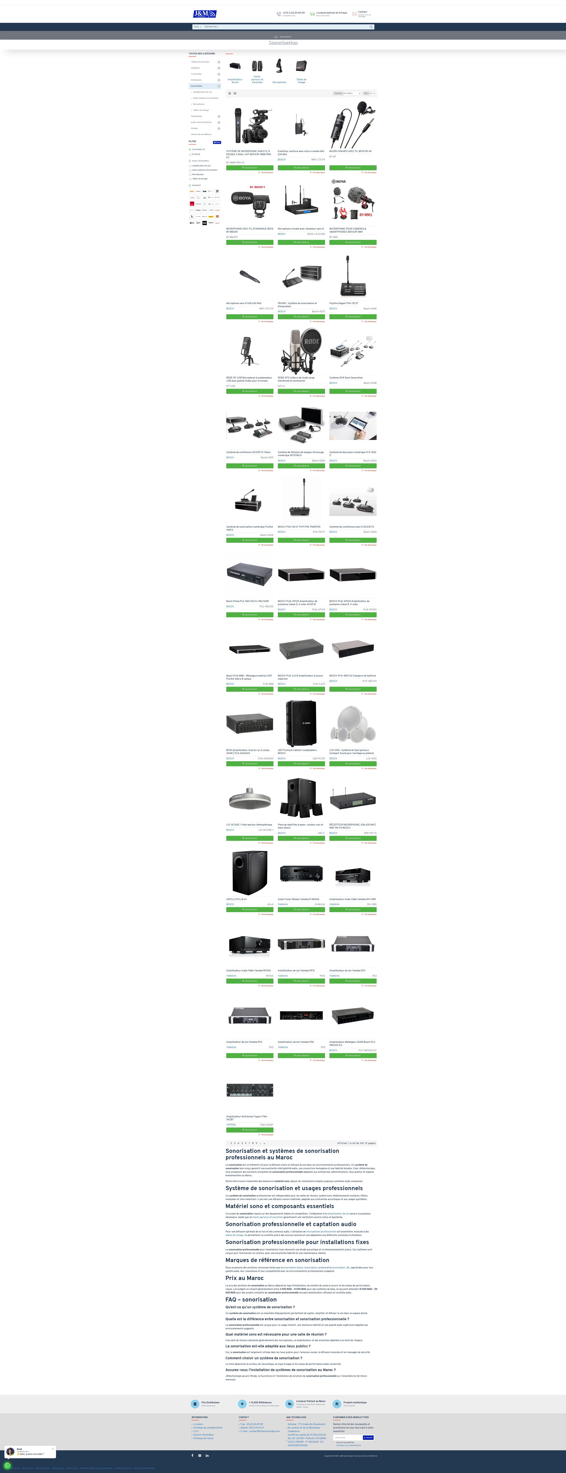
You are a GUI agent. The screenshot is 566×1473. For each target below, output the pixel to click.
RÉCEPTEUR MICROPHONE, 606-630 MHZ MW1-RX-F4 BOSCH (352, 826)
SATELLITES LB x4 (236, 899)
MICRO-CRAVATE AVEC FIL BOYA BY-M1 (350, 151)
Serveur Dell (27, 1468)
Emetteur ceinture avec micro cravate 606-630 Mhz (301, 153)
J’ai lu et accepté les (348, 1444)
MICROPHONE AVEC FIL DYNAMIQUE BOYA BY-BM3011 (249, 230)
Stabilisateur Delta (123, 1468)
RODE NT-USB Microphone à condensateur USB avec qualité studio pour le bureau (249, 379)
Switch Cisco (72, 1468)
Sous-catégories (200, 161)
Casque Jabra (58, 1468)
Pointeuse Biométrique (144, 1468)
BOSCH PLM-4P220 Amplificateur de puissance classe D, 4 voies (349, 603)
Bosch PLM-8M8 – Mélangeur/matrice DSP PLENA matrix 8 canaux (249, 677)
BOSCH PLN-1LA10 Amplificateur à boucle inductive (300, 677)
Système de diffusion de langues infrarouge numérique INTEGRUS (301, 454)
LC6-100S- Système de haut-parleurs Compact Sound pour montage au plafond (351, 752)
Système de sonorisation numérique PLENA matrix (249, 529)
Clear (218, 142)
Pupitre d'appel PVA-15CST (343, 303)
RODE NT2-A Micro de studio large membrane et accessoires (296, 379)
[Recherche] (371, 26)
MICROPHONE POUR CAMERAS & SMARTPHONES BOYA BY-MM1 (347, 230)
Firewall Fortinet (42, 1468)
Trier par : (338, 93)
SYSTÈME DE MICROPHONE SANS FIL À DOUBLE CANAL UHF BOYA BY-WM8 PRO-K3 (249, 154)
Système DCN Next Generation (346, 377)
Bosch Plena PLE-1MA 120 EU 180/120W (247, 601)
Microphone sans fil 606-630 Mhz (243, 303)
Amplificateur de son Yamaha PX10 (296, 970)
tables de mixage (234, 1235)
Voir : (366, 93)
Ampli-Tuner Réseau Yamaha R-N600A (298, 899)
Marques (196, 185)
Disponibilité (198, 149)
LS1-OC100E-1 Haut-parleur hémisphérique (249, 824)
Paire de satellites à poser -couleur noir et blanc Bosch (300, 826)
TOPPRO (231, 1125)
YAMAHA (283, 904)
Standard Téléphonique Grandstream (96, 1468)
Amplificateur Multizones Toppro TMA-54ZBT (247, 1118)
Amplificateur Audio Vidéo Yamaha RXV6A (248, 970)
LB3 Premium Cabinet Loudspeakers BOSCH (297, 752)
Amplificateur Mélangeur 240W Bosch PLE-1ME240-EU (352, 1044)
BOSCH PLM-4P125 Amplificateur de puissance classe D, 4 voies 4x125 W (297, 603)
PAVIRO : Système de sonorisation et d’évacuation (297, 305)
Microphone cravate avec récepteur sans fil (301, 228)
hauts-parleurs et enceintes (268, 1217)
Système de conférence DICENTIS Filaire (248, 452)
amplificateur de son (339, 1213)
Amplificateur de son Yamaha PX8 (296, 1042)
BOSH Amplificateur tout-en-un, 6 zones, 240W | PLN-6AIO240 (248, 752)
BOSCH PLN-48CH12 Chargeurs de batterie (352, 675)
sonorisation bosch (293, 1267)
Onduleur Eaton (13, 1468)
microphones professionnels (321, 1231)
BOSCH (282, 159)
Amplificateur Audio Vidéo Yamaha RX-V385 (352, 899)
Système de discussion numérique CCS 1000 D (352, 454)
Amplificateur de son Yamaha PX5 (244, 1042)
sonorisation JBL (341, 1267)
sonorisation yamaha (315, 1267)
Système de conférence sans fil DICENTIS (351, 527)
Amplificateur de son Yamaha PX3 (347, 970)
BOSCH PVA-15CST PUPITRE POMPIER (299, 527)
